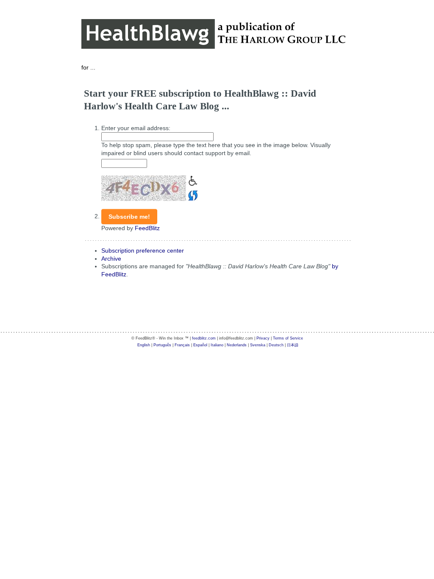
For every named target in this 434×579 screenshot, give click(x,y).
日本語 (292, 345)
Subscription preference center (142, 250)
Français (182, 345)
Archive (111, 258)
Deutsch (276, 345)
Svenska (257, 345)
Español (200, 345)
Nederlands (237, 345)
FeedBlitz (147, 228)
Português (162, 345)
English (143, 345)
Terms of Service (288, 338)
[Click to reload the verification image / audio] (192, 194)
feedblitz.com (204, 338)
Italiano (217, 345)
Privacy (263, 338)
